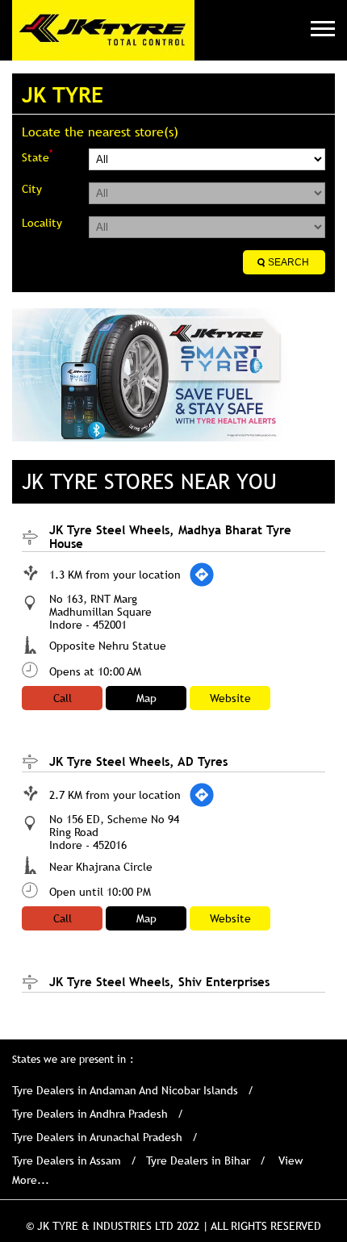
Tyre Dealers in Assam (66, 1160)
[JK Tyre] (103, 30)
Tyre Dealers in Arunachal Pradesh (97, 1137)
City (32, 188)
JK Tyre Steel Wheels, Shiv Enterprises (159, 981)
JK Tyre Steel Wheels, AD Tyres (138, 761)
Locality (42, 222)
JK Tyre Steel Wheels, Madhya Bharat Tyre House (170, 536)
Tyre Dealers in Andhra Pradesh (90, 1113)
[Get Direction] (202, 575)
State (37, 156)
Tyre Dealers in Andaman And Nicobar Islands (125, 1090)
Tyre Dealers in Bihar (198, 1160)
